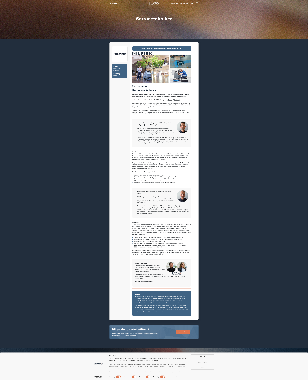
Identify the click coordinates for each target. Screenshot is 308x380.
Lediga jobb (174, 3)
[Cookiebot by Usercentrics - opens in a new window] (98, 377)
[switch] (134, 377)
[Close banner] (217, 355)
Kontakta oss (184, 3)
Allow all (202, 356)
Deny (202, 367)
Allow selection (202, 362)
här (181, 48)
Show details (171, 377)
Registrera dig (181, 332)
